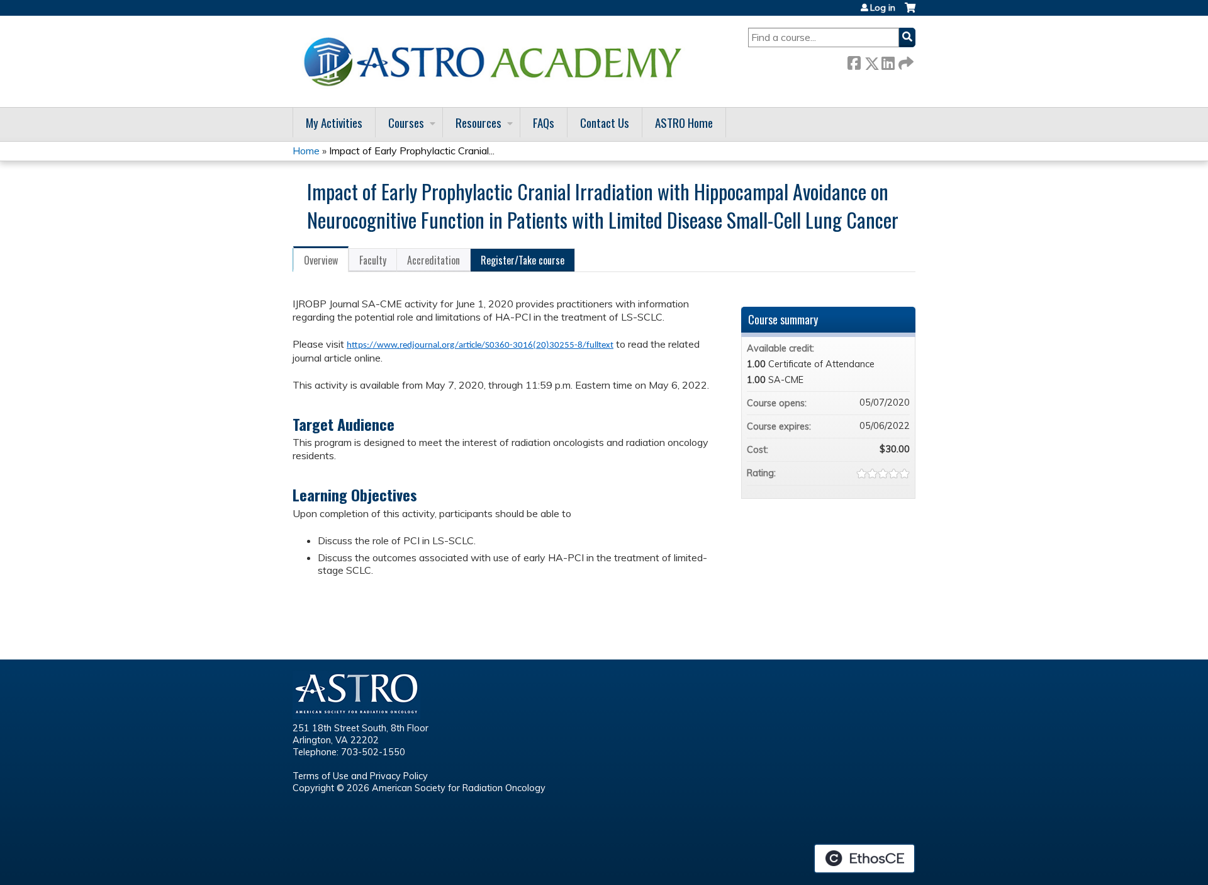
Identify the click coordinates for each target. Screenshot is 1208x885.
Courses (406, 122)
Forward (904, 61)
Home (306, 150)
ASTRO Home (684, 122)
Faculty (372, 260)
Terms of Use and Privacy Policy (360, 776)
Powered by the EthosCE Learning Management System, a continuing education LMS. (864, 858)
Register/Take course (522, 260)
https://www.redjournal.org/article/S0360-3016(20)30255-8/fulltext (480, 345)
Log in (882, 7)
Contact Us (604, 122)
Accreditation (433, 260)
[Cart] (910, 12)
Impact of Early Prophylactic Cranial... (412, 150)
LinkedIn (887, 61)
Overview (321, 260)
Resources (478, 122)
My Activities (334, 122)
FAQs (543, 122)
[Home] (497, 61)
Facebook (853, 61)
